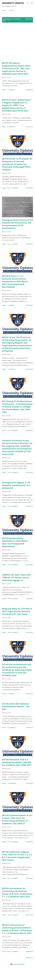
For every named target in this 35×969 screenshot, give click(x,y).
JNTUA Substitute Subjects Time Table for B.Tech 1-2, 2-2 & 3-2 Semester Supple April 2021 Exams (17, 855)
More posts (29, 958)
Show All (28, 19)
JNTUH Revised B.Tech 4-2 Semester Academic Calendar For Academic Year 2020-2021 (16, 762)
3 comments (11, 369)
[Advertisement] (17, 44)
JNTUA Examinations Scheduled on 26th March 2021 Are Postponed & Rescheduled (15, 542)
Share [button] (4, 90)
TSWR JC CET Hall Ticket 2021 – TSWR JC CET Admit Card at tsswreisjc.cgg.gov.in (17, 577)
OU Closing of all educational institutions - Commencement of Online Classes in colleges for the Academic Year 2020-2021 (17, 406)
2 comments (11, 90)
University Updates (13, 3)
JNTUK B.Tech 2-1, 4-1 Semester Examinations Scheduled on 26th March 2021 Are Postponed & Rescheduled (15, 281)
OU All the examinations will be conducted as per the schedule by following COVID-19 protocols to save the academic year (17, 670)
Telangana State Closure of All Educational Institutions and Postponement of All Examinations (17, 224)
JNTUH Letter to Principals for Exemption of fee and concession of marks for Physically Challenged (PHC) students (17, 164)
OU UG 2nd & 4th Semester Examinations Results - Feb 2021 (15, 706)
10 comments (11, 783)
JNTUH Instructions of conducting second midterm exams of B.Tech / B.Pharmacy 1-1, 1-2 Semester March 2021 (17, 929)
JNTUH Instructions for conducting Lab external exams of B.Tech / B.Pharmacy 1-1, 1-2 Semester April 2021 (17, 892)
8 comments (11, 126)
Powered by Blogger (18, 964)
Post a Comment (12, 188)
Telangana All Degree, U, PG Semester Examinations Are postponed (16, 485)
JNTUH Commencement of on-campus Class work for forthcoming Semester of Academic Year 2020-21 (17, 819)
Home (4, 10)
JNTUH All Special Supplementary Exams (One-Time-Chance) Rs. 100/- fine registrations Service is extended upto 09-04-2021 (16, 68)
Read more (29, 90)
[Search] (28, 3)
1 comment (11, 305)
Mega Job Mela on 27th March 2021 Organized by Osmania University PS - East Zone (17, 611)
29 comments (11, 727)
